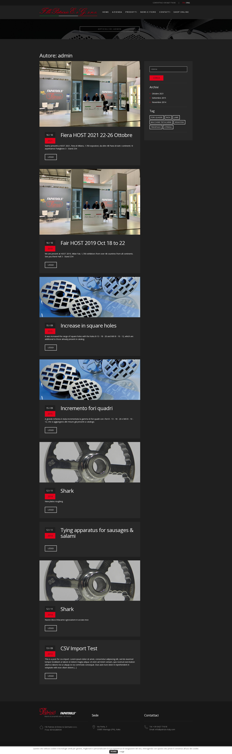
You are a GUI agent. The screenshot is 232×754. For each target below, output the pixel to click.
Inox (168, 117)
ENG (188, 2)
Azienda (117, 12)
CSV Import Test (79, 648)
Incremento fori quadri (87, 408)
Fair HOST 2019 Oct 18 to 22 (93, 242)
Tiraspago (156, 127)
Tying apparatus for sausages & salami (97, 532)
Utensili (168, 127)
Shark (67, 490)
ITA (183, 2)
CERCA (156, 77)
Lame (176, 117)
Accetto (114, 751)
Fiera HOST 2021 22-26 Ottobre (96, 134)
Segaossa (179, 122)
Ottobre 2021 (158, 93)
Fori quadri (156, 117)
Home (105, 12)
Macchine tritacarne (161, 122)
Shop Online (181, 12)
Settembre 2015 (159, 98)
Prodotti (131, 12)
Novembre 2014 (159, 102)
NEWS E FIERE (148, 12)
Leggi (51, 157)
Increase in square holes (88, 325)
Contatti (164, 12)
